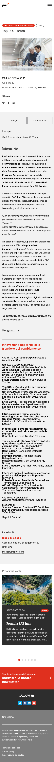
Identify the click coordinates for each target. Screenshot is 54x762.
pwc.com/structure (9, 740)
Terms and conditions (11, 748)
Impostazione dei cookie (13, 755)
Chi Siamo (8, 717)
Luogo (14, 120)
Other (40, 25)
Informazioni (40, 120)
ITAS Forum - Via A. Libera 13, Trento (18, 25)
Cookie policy (8, 751)
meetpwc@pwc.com (13, 552)
